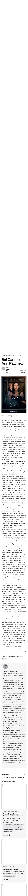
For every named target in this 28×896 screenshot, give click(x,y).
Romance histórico (8, 831)
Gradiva (4, 658)
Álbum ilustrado (8, 824)
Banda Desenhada (18, 824)
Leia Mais (5, 835)
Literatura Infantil (8, 829)
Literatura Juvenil (19, 829)
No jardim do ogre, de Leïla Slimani (13, 777)
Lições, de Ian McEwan (10, 869)
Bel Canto (19, 656)
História (6, 827)
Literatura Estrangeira (7, 355)
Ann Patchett (12, 656)
